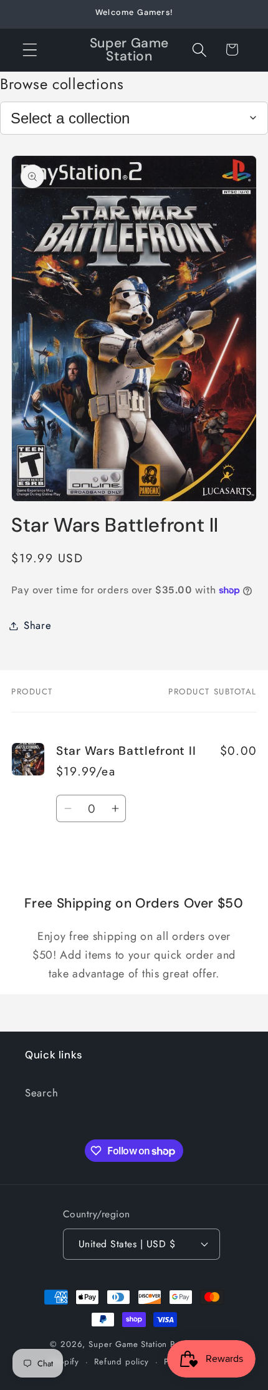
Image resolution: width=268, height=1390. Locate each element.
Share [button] (38, 625)
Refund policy (121, 1362)
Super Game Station (128, 1344)
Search (41, 1092)
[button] (30, 49)
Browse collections (62, 84)
